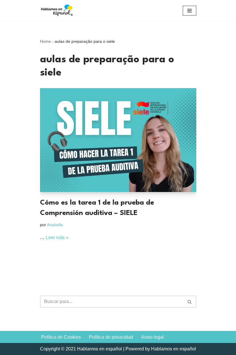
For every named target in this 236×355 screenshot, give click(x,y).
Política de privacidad (111, 337)
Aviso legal (152, 337)
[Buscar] (189, 302)
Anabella (55, 224)
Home (45, 41)
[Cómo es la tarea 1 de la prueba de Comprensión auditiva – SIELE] (118, 140)
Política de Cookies (61, 337)
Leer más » (57, 237)
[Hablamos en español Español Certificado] (57, 10)
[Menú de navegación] (189, 10)
